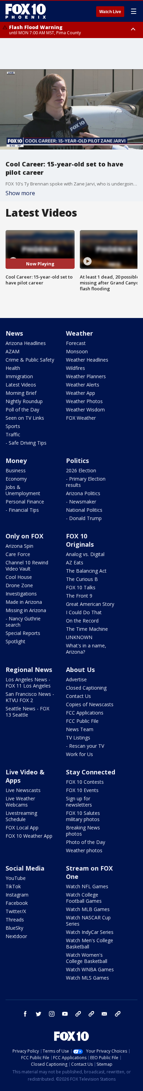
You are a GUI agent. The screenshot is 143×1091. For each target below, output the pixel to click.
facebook (25, 1013)
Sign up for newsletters (79, 801)
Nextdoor (16, 936)
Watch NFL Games (87, 886)
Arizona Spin (19, 546)
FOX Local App (22, 827)
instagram (51, 1013)
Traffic (13, 434)
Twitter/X (16, 911)
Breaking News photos (83, 830)
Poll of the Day (22, 409)
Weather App (80, 393)
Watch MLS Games (87, 977)
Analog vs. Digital (85, 554)
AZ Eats (74, 562)
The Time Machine (87, 629)
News (14, 333)
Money (16, 460)
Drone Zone (19, 585)
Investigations (21, 593)
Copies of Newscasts (89, 704)
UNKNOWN (79, 637)
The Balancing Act (86, 570)
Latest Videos (21, 384)
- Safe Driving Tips (26, 442)
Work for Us (79, 754)
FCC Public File (82, 721)
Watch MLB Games (88, 909)
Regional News (29, 669)
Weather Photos (84, 401)
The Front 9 (79, 595)
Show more (20, 193)
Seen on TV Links (25, 418)
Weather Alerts (82, 384)
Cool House (19, 577)
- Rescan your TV (85, 746)
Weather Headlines (87, 359)
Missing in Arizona (26, 610)
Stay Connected (90, 772)
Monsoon (77, 351)
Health (13, 368)
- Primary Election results (86, 481)
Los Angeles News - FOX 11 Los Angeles (28, 682)
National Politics (84, 510)
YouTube (16, 878)
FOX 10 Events (82, 790)
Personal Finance (25, 501)
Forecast (76, 343)
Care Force (18, 554)
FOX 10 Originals (80, 540)
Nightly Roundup (24, 401)
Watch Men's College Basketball (89, 943)
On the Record (82, 620)
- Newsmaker (81, 501)
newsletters (117, 1013)
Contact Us (78, 696)
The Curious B (82, 579)
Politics (77, 460)
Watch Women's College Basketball (86, 958)
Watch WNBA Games (90, 969)
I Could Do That (84, 612)
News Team (79, 729)
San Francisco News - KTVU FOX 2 (30, 697)
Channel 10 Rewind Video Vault (27, 565)
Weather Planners (86, 376)
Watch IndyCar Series (89, 932)
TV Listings (78, 737)
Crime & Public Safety (30, 359)
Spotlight (15, 641)
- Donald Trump (84, 518)
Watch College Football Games (84, 897)
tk (78, 1013)
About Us (80, 669)
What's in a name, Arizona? (86, 648)
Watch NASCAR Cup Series (88, 920)
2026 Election (81, 470)
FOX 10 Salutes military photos (83, 816)
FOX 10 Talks (80, 587)
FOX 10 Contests (85, 782)
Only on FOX (24, 536)
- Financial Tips (22, 510)
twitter (38, 1013)
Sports (13, 426)
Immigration (19, 376)
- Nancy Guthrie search (23, 621)
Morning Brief (21, 393)
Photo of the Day (85, 842)
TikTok (13, 886)
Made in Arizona (24, 602)
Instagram (17, 894)
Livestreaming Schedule (21, 816)
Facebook (17, 903)
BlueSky (14, 928)
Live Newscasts (23, 790)
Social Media (25, 868)
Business (16, 470)
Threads (15, 919)
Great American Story (90, 604)
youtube (64, 1013)
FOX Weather (81, 418)
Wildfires (75, 368)
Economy (16, 478)
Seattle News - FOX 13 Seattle (27, 711)
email (104, 1013)
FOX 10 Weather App (29, 836)
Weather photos (84, 850)
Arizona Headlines (26, 343)
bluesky (91, 1013)
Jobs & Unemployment (23, 490)
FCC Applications (84, 712)
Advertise (76, 679)
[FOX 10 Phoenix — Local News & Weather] (26, 11)
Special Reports (23, 633)
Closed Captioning (86, 687)
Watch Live (110, 11)
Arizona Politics (83, 493)
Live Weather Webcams (20, 801)
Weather (79, 333)
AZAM (12, 351)
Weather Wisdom (85, 409)
